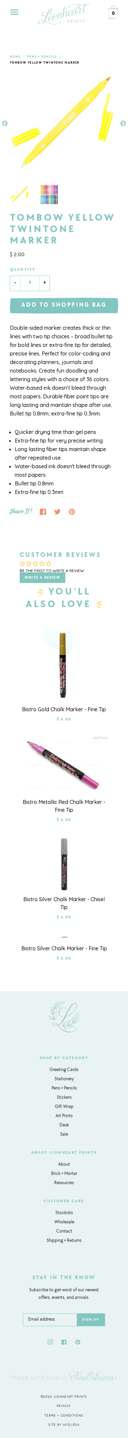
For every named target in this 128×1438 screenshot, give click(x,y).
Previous (5, 123)
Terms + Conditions (63, 1415)
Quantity (22, 270)
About (64, 1164)
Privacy (64, 1406)
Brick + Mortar (64, 1174)
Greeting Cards (64, 1070)
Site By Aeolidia (64, 1424)
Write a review (42, 578)
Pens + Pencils (42, 56)
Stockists (64, 1213)
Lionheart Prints (71, 1396)
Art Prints (64, 1116)
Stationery (64, 1079)
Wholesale (64, 1222)
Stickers (64, 1097)
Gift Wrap (64, 1107)
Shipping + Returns (64, 1241)
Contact (64, 1231)
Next (123, 123)
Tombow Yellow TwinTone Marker (44, 62)
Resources (64, 1183)
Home (15, 56)
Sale (64, 1134)
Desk (64, 1125)
